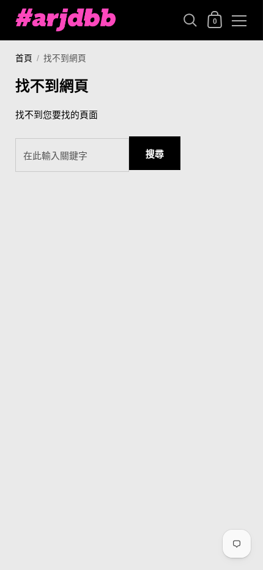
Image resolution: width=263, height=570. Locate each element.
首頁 (23, 58)
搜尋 (155, 154)
